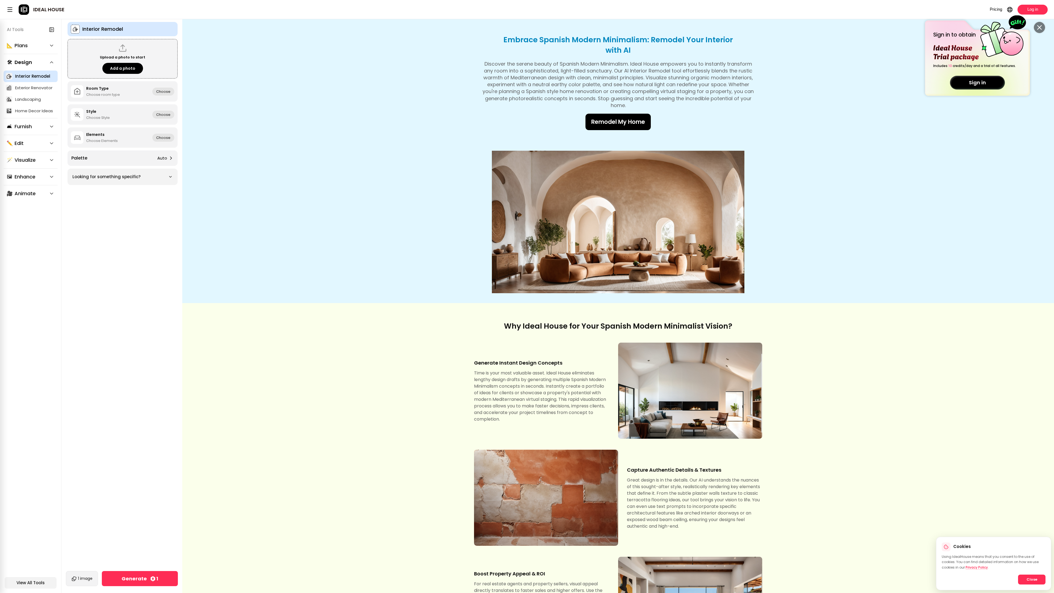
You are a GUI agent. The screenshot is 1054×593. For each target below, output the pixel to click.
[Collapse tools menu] (51, 29)
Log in (1032, 9)
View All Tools (30, 583)
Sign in (977, 82)
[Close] (1039, 27)
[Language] (1010, 9)
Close (1032, 579)
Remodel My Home (618, 122)
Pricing (996, 9)
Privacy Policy (977, 567)
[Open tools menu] (9, 9)
